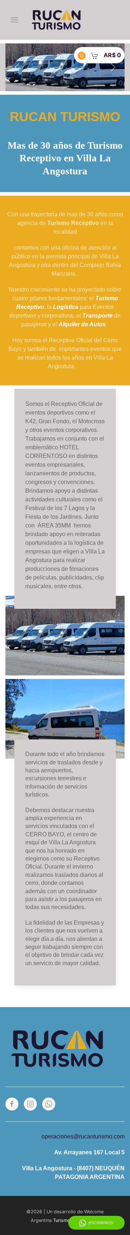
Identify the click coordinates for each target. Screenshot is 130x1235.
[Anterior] (17, 67)
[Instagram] (30, 1104)
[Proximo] (113, 67)
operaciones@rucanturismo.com (83, 1136)
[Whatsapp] (48, 1104)
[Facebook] (11, 1104)
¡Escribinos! (101, 1222)
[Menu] (14, 19)
